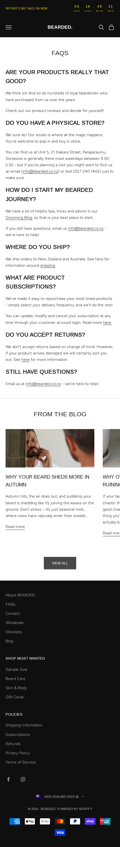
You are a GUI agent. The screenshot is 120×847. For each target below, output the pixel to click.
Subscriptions (18, 734)
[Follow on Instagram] (23, 779)
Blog (9, 641)
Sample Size (16, 669)
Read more (15, 526)
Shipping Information (24, 725)
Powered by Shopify (74, 809)
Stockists (14, 632)
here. (107, 322)
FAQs (10, 604)
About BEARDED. (21, 595)
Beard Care (15, 678)
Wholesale (15, 622)
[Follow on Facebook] (8, 779)
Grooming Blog (19, 217)
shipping (47, 265)
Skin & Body (16, 688)
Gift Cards (15, 697)
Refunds (13, 743)
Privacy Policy (18, 753)
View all (60, 563)
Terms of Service (21, 762)
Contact (13, 613)
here (25, 359)
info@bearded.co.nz (40, 171)
